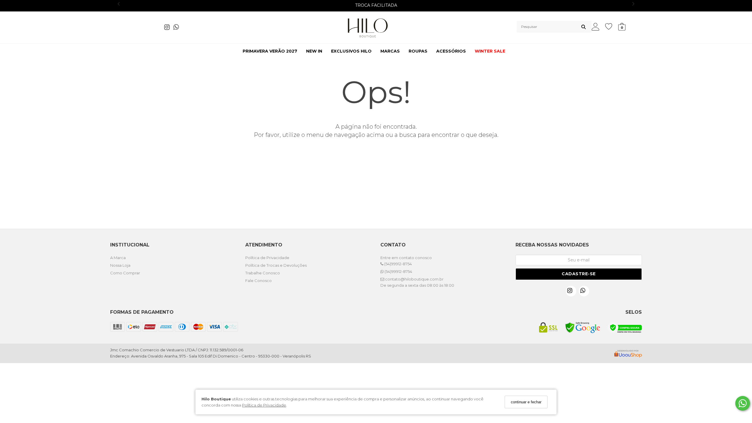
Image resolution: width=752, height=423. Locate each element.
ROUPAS (418, 51)
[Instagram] (168, 28)
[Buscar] (583, 27)
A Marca (118, 257)
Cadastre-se (579, 273)
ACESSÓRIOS (451, 51)
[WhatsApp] (177, 28)
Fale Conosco (258, 280)
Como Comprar (125, 273)
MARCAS (390, 51)
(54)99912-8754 (397, 263)
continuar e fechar (526, 402)
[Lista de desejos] (611, 26)
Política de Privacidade (264, 405)
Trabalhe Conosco (262, 273)
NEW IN (314, 51)
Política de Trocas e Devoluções (276, 265)
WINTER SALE (490, 51)
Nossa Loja (120, 265)
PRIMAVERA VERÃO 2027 (270, 51)
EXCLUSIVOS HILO (351, 51)
